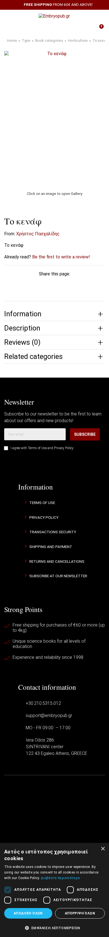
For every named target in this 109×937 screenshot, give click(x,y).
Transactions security (52, 532)
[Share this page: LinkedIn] (62, 285)
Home (12, 40)
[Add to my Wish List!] (97, 220)
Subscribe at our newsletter (58, 576)
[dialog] (54, 890)
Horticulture (78, 40)
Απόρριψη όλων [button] (80, 913)
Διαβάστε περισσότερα (60, 878)
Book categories (49, 40)
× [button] (103, 849)
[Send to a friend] (94, 285)
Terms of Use (37, 448)
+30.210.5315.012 (43, 703)
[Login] (69, 29)
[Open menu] (11, 16)
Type (26, 40)
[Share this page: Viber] (78, 285)
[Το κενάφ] (54, 118)
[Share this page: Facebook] (15, 285)
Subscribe (85, 434)
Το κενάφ (101, 40)
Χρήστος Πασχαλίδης (38, 233)
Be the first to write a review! (61, 257)
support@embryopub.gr (49, 715)
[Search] (98, 16)
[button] (54, 927)
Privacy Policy (64, 448)
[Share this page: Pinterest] (47, 285)
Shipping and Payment (50, 546)
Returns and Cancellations (56, 561)
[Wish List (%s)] (40, 29)
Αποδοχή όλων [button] (28, 913)
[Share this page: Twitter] (31, 285)
